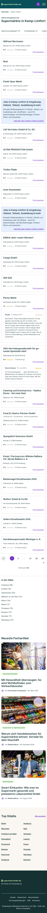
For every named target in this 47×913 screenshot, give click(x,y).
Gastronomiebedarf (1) (10, 31)
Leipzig (27, 839)
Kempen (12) (6, 612)
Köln (25, 829)
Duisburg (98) (7, 585)
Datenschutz (21, 897)
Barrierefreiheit (33, 897)
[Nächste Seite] (43, 563)
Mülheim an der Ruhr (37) (11, 597)
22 (36, 558)
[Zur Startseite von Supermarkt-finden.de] (11, 4)
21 (30, 558)
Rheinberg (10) (7, 620)
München (5, 829)
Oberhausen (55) (8, 593)
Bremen (4, 849)
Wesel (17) (5, 604)
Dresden (27, 849)
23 (43, 558)
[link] (23, 47)
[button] (38, 4)
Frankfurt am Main (9, 834)
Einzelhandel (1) (30, 31)
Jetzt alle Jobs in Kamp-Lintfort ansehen (29, 121)
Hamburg (27, 823)
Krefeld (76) (6, 589)
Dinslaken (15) (7, 608)
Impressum (36, 900)
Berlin (3, 823)
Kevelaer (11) (6, 616)
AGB (28, 900)
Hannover (5, 854)
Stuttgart (27, 834)
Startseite (5, 12)
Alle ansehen (40, 816)
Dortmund (5, 844)
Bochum (27, 860)
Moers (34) (5, 600)
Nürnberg (27, 854)
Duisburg (5, 860)
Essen (26, 844)
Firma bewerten (38, 52)
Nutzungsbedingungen (17, 900)
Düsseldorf (6, 839)
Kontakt (13, 897)
